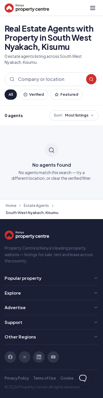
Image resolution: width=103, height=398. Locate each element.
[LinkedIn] (39, 357)
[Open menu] (92, 8)
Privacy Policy (17, 378)
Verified (36, 94)
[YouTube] (53, 357)
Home (11, 205)
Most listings (71, 115)
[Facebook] (10, 357)
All (11, 94)
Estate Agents (36, 205)
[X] (24, 357)
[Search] (91, 79)
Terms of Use (44, 378)
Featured (69, 94)
